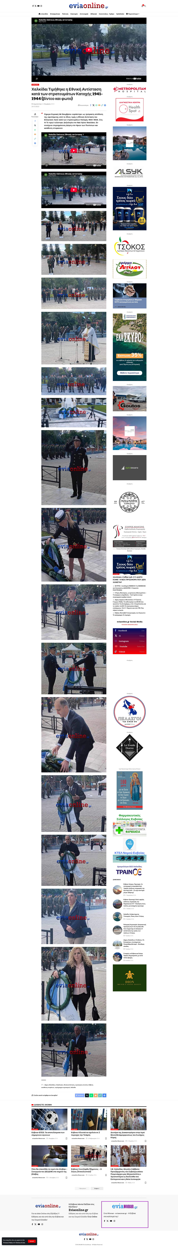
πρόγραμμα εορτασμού (62, 1087)
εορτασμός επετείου (81, 1085)
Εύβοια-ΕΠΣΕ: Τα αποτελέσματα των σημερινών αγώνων (48, 1133)
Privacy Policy (8, 1242)
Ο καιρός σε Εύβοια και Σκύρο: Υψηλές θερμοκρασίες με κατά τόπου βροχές (133, 956)
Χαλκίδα (73, 1087)
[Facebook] (33, 6)
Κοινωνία (35, 84)
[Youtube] (129, 646)
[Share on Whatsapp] (96, 105)
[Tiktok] (129, 651)
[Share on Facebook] (90, 105)
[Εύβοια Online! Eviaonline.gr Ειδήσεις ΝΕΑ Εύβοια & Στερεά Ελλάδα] (89, 6)
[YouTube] (38, 6)
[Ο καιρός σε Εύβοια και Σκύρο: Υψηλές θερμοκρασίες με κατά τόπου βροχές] (117, 957)
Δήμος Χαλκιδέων (50, 1085)
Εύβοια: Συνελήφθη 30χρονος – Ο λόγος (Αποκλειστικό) (86, 1170)
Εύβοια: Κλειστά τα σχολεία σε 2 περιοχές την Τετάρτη (85, 1133)
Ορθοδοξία (114, 1129)
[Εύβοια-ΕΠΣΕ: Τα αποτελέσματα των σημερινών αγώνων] (49, 1119)
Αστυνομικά (75, 1166)
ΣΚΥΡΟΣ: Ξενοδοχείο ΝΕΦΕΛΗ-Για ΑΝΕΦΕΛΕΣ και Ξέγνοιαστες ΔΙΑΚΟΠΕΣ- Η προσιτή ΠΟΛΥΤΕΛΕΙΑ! (129, 588)
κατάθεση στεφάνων (47, 1087)
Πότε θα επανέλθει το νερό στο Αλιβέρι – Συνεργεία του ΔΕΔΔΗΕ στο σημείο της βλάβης (49, 1171)
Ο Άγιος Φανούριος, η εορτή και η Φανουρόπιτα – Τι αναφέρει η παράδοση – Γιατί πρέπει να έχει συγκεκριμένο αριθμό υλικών (129, 595)
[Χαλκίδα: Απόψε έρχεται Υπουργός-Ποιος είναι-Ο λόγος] (117, 916)
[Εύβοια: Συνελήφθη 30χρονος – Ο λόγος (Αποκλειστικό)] (89, 1156)
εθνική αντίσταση (69, 1085)
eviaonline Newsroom (38, 1138)
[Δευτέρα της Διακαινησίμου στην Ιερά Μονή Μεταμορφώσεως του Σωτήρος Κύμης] (128, 1119)
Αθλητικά (35, 1129)
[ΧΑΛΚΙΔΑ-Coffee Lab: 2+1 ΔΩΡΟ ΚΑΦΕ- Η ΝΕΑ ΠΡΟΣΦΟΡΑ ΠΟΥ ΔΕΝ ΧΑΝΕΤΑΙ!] (129, 565)
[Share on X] (93, 105)
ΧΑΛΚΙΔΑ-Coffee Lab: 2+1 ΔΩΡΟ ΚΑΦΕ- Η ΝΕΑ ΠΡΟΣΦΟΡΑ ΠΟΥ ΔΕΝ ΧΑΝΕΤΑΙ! (129, 579)
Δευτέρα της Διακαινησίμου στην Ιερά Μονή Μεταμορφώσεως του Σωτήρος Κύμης (128, 1135)
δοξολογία (59, 1085)
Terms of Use (20, 1242)
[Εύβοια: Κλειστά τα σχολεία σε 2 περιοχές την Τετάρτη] (89, 1119)
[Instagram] (41, 6)
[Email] (99, 105)
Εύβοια (91, 1085)
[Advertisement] (130, 676)
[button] (32, 1241)
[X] (35, 6)
